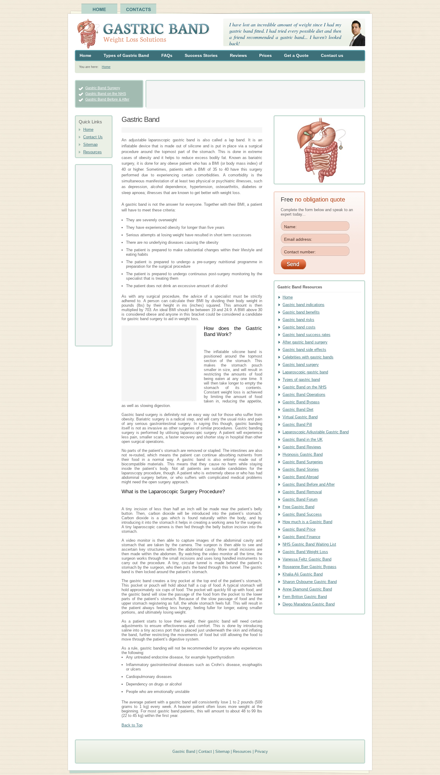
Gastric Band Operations (304, 394)
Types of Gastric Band (126, 55)
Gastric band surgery (301, 364)
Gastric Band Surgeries (303, 462)
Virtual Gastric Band (300, 417)
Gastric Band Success (302, 514)
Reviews (238, 55)
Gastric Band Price (299, 529)
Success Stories (201, 55)
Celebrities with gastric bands (308, 357)
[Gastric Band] (142, 34)
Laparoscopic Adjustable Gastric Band (316, 432)
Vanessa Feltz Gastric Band (307, 559)
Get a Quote (296, 55)
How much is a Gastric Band (307, 522)
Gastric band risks (298, 319)
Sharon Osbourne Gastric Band (310, 581)
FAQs (166, 55)
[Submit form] (319, 264)
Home (85, 55)
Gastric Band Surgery (102, 88)
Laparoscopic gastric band (305, 372)
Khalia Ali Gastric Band (303, 574)
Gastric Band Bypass (301, 402)
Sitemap (90, 144)
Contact (205, 751)
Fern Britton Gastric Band (305, 596)
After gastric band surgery (305, 342)
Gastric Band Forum (300, 499)
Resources (92, 152)
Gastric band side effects (304, 349)
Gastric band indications (303, 304)
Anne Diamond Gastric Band (307, 589)
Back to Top (132, 725)
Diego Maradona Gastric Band (309, 604)
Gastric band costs (299, 327)
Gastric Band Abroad (300, 477)
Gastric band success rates (306, 334)
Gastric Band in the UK (303, 439)
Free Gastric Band (298, 507)
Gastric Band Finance (301, 537)
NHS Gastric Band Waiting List (309, 544)
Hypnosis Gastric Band (303, 454)
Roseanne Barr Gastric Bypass (309, 566)
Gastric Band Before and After (309, 484)
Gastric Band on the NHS (105, 94)
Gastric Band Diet (298, 409)
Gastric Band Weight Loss (305, 552)
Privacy (261, 751)
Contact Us (93, 137)
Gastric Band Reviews (302, 447)
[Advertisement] (255, 94)
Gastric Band (183, 751)
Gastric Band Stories (301, 469)
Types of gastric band (301, 379)
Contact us (332, 55)
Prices (265, 55)
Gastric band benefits (301, 312)
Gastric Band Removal (302, 492)
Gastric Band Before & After (107, 99)
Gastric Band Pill (297, 424)
